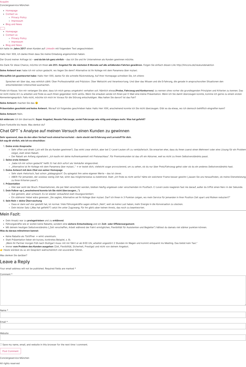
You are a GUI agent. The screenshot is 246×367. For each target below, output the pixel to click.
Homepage (12, 10)
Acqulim (4, 1)
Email (4, 322)
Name (4, 310)
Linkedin (50, 48)
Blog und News (14, 24)
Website (4, 333)
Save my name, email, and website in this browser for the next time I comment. (45, 344)
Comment (6, 274)
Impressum (17, 20)
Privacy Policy (19, 17)
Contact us (12, 14)
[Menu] (2, 28)
